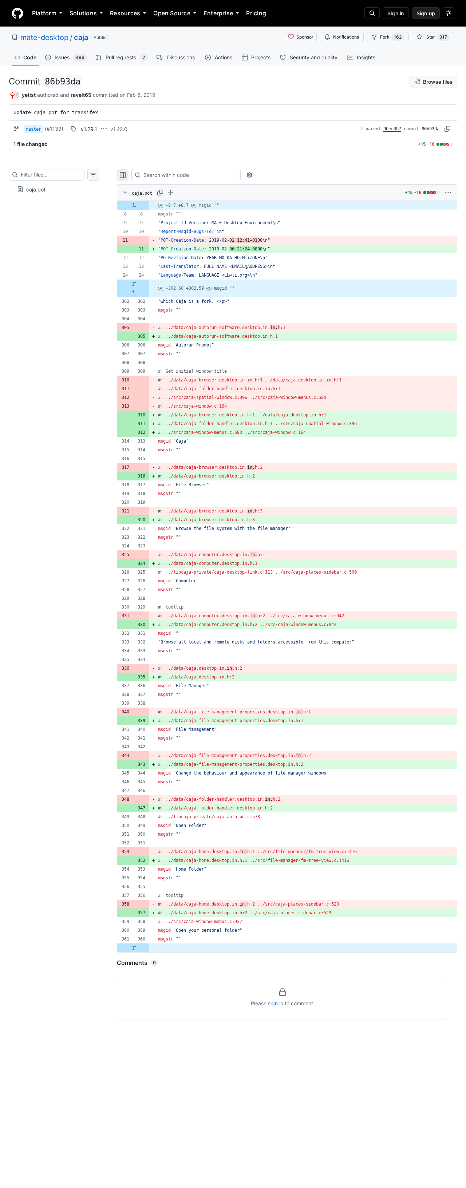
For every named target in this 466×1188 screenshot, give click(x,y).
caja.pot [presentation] (36, 189)
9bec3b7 (392, 128)
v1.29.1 (89, 129)
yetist (29, 95)
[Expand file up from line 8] (133, 205)
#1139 (54, 129)
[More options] (448, 192)
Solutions (83, 13)
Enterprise (218, 13)
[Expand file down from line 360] (133, 947)
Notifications (346, 37)
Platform (44, 13)
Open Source (171, 13)
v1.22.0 (118, 129)
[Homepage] (17, 13)
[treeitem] (54, 189)
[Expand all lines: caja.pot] (170, 192)
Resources (125, 13)
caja (81, 37)
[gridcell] (287, 205)
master (33, 129)
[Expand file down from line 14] (133, 284)
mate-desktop (44, 37)
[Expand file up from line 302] (133, 292)
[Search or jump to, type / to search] (372, 13)
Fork (391, 37)
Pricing (256, 13)
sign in (275, 1003)
